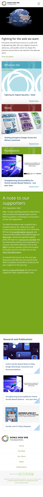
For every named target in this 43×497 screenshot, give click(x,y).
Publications (21, 467)
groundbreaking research (22, 232)
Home (21, 446)
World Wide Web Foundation (15, 438)
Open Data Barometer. (12, 252)
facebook (23, 474)
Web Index (7, 237)
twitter (26, 474)
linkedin (32, 474)
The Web (21, 451)
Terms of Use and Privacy (21, 482)
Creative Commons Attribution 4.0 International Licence (23, 480)
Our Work (22, 456)
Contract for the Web (27, 239)
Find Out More (8, 56)
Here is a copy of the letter (14, 270)
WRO (5, 247)
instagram (29, 474)
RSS (20, 474)
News (21, 461)
